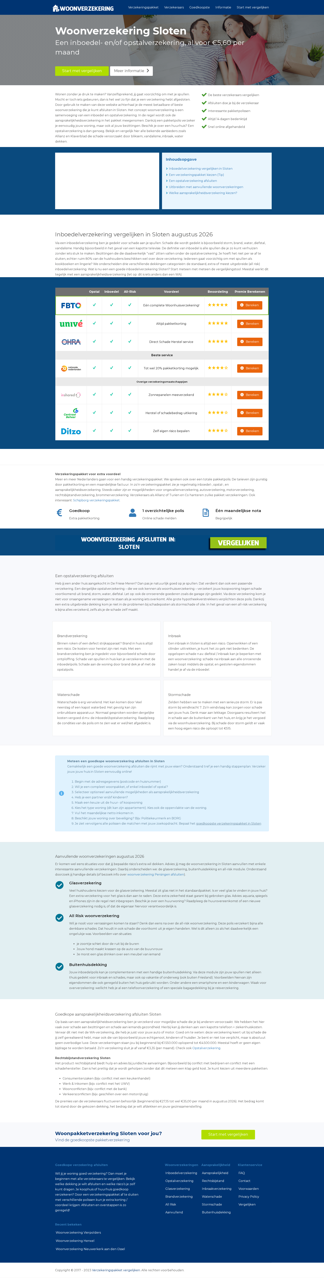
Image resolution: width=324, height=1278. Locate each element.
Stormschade (212, 1204)
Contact (244, 1181)
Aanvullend (174, 1212)
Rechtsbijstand (213, 1181)
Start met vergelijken (253, 7)
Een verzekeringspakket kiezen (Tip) (196, 175)
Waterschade (212, 1196)
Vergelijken (247, 1204)
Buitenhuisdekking (216, 1212)
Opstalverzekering (206, 1048)
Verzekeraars (174, 7)
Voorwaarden (248, 1189)
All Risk (170, 1204)
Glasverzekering (177, 1189)
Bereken (252, 305)
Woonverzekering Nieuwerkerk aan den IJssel (90, 1249)
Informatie (223, 7)
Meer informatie (129, 71)
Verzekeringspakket (143, 7)
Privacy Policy (248, 1196)
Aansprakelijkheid (215, 1173)
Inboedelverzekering (180, 1173)
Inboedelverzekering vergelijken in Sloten (200, 168)
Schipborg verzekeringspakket (96, 500)
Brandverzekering (179, 1196)
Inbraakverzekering (217, 1189)
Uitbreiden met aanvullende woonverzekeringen (206, 187)
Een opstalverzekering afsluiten (193, 181)
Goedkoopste (199, 7)
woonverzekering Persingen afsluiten (155, 874)
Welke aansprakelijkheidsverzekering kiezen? (203, 193)
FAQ (241, 1173)
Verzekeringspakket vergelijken (116, 1270)
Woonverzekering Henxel (75, 1241)
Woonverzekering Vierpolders (78, 1232)
